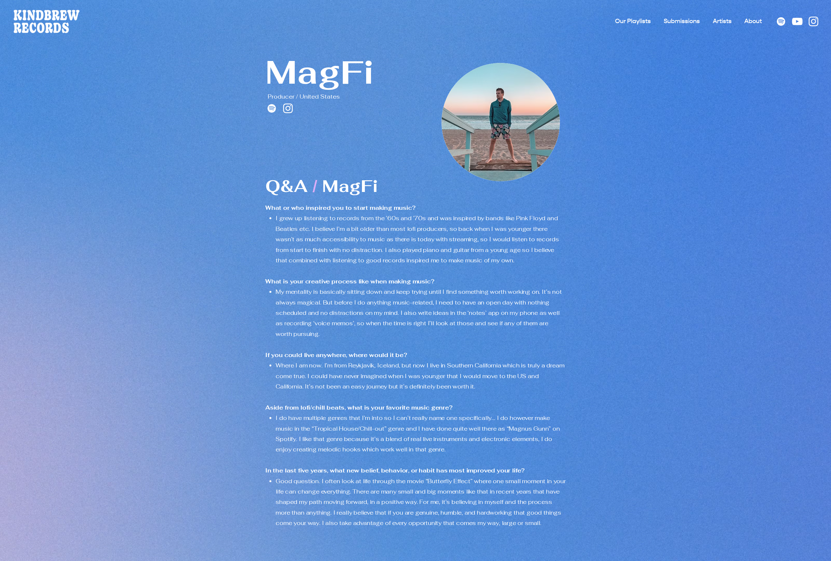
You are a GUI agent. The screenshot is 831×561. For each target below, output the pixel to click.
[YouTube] (797, 21)
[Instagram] (813, 21)
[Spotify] (781, 21)
